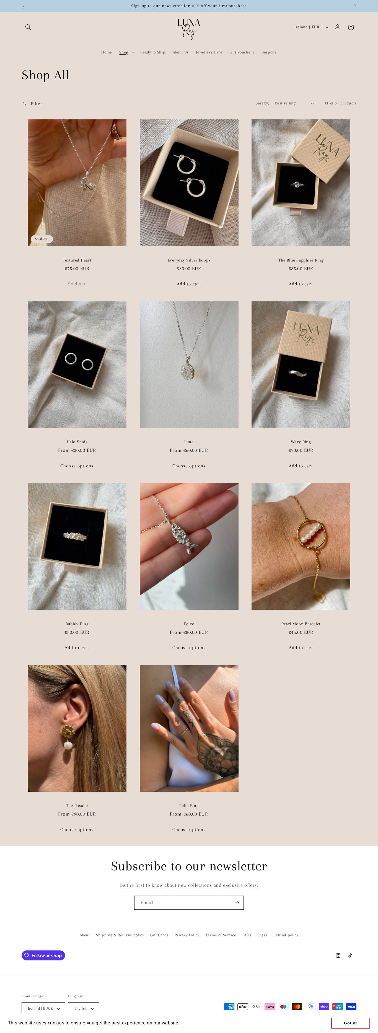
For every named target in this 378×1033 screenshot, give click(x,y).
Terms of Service (221, 934)
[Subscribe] (237, 903)
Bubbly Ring (77, 623)
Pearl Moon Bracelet (300, 623)
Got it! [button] (350, 1023)
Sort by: (262, 103)
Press (262, 934)
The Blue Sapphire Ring (300, 260)
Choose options (77, 465)
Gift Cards (159, 934)
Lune (189, 441)
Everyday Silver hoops (189, 260)
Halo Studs (77, 441)
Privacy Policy (187, 934)
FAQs (247, 934)
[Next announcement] (355, 6)
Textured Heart (77, 260)
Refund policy (286, 934)
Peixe (189, 623)
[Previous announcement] (23, 6)
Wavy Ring (301, 441)
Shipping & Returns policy (120, 934)
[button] (28, 27)
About (85, 934)
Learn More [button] (194, 1023)
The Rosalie (77, 805)
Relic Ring (189, 805)
